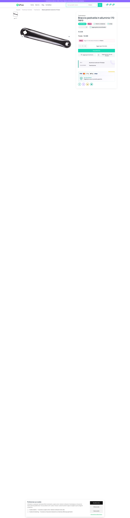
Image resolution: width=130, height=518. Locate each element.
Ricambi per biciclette (27, 9)
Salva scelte (96, 511)
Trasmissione (37, 9)
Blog (43, 5)
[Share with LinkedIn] (87, 84)
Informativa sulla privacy (96, 514)
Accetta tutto (96, 503)
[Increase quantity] (85, 46)
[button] (92, 5)
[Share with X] (83, 84)
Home (32, 5)
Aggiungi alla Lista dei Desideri (107, 55)
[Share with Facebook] (79, 84)
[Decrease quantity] (80, 46)
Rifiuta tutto (96, 507)
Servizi (37, 5)
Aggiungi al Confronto (88, 55)
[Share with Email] (91, 84)
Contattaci (49, 5)
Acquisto (18, 9)
